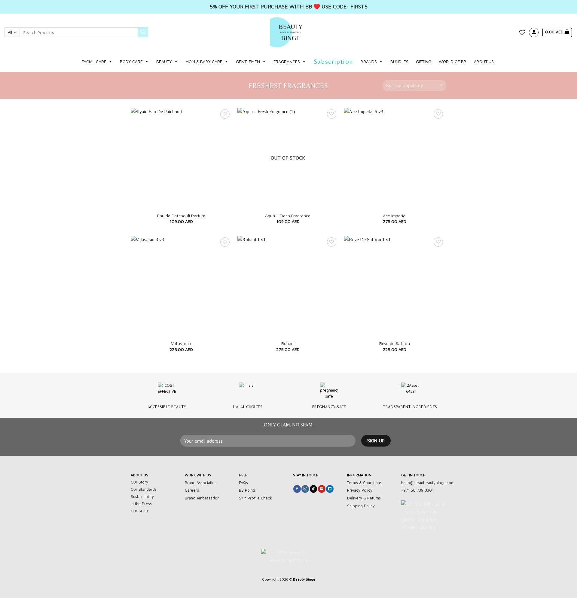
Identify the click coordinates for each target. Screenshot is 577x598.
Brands (369, 61)
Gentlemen (248, 61)
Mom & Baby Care (203, 61)
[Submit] (143, 32)
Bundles (399, 61)
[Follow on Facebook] (297, 489)
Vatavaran (181, 343)
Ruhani (288, 343)
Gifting (423, 61)
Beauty (164, 61)
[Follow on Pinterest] (321, 489)
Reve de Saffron (394, 343)
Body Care (131, 61)
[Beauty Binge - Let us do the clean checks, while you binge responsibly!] (288, 32)
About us (484, 61)
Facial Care (94, 61)
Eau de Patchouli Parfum (181, 215)
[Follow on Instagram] (305, 489)
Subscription (333, 61)
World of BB (452, 61)
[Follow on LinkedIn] (330, 489)
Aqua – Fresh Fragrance (287, 215)
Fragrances (286, 61)
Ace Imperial (394, 215)
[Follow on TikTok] (313, 489)
